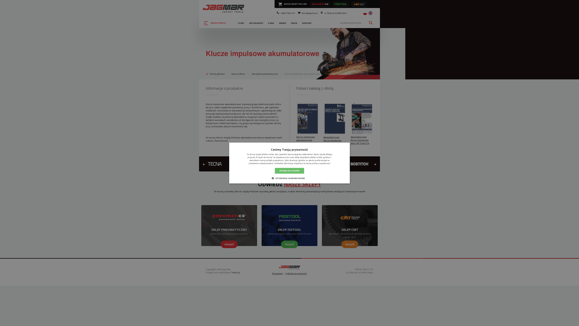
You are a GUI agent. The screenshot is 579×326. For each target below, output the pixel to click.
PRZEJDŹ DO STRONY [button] (289, 170)
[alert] (289, 163)
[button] (289, 178)
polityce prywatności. (321, 163)
